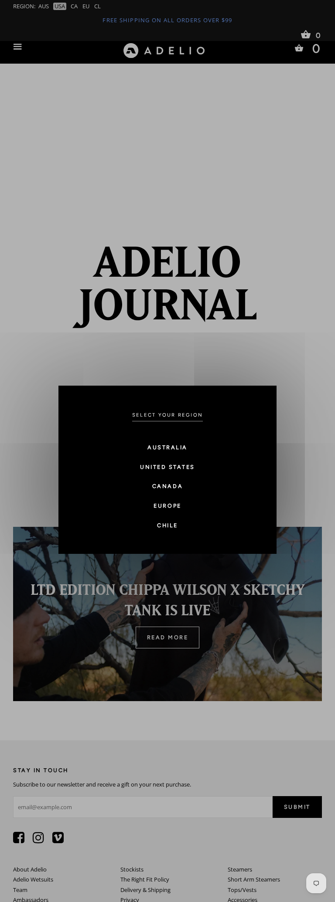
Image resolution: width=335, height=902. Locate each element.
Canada (167, 486)
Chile (167, 525)
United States (167, 467)
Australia (167, 447)
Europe (167, 505)
